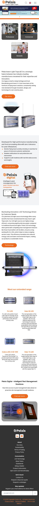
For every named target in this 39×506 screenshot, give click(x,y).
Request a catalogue (19, 482)
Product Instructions (19, 468)
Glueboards (19, 463)
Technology (9, 245)
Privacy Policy (19, 452)
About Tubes (19, 461)
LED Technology (19, 459)
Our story (8, 96)
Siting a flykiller (19, 466)
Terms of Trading (19, 450)
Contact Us (19, 477)
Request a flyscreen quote (19, 480)
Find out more (10, 166)
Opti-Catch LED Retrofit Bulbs (19, 471)
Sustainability (19, 447)
